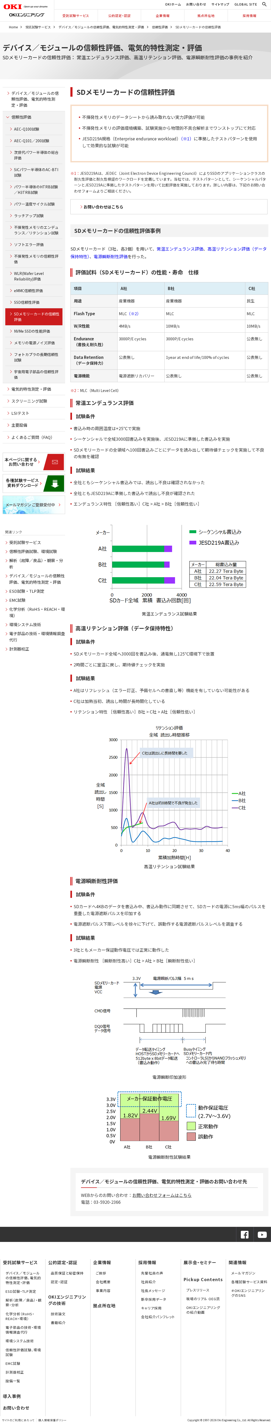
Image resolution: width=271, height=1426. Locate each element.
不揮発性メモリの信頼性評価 (36, 258)
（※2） (134, 313)
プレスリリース (198, 1290)
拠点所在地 (206, 15)
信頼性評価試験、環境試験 (33, 551)
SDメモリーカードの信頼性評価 (37, 316)
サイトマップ (220, 4)
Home (13, 27)
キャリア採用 (151, 1308)
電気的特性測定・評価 (31, 389)
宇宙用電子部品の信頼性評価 (36, 374)
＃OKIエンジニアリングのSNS (248, 1293)
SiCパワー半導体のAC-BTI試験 (36, 172)
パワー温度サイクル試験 (34, 204)
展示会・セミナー (200, 1262)
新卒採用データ (153, 1299)
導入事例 (12, 1396)
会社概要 (103, 1281)
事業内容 (103, 1290)
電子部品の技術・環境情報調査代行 (23, 1330)
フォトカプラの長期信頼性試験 (36, 357)
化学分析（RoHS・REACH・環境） (20, 1316)
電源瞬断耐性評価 (111, 256)
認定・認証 (59, 1281)
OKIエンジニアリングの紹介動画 (203, 1310)
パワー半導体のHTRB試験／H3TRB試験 (36, 189)
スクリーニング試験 (29, 401)
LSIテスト (20, 413)
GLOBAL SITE (245, 4)
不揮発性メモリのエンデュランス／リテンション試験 (36, 230)
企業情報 (163, 15)
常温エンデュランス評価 (180, 249)
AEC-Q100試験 (26, 129)
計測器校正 (19, 649)
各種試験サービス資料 (249, 1281)
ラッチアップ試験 (29, 215)
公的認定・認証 (119, 15)
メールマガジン (243, 1273)
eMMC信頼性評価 (28, 290)
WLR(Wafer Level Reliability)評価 (29, 276)
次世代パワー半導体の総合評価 (36, 155)
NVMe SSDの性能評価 (32, 331)
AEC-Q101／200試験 (31, 140)
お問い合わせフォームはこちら (162, 1195)
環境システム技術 (25, 624)
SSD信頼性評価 (26, 302)
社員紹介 (148, 1281)
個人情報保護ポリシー (52, 1420)
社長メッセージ (153, 1290)
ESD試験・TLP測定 (26, 591)
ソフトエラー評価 (29, 244)
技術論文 (58, 1313)
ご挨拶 (101, 1273)
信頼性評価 (160, 27)
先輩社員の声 (152, 1273)
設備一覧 (13, 1380)
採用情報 (249, 15)
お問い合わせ (196, 4)
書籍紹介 (58, 1322)
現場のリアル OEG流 (203, 1298)
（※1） (187, 138)
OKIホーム (173, 4)
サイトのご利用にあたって (18, 1420)
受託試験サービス (75, 15)
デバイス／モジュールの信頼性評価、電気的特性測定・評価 (101, 27)
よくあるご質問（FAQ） (33, 437)
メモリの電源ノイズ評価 (34, 342)
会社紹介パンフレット (158, 1316)
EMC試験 (17, 600)
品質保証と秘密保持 (67, 1273)
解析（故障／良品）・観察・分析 (24, 1302)
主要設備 (19, 425)
